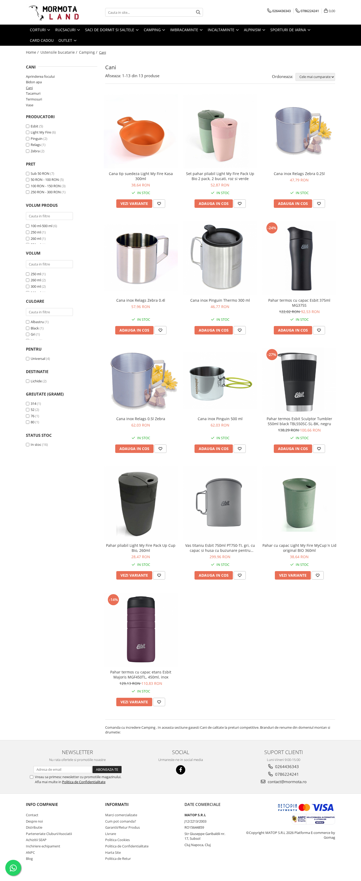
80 (32, 422)
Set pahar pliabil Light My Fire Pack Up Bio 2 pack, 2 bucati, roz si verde (220, 176)
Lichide (36, 381)
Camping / (88, 52)
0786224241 (286, 774)
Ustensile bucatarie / (59, 52)
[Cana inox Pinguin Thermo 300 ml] (220, 258)
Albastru (37, 321)
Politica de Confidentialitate (83, 781)
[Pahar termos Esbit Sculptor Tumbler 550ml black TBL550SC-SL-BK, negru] (299, 381)
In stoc (36, 444)
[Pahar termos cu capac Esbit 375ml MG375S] (299, 258)
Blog (29, 858)
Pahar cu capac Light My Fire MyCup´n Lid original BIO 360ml (299, 548)
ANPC (30, 852)
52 (32, 409)
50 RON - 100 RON (45, 179)
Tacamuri (33, 93)
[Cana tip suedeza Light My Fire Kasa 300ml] (141, 131)
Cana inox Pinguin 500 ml (220, 418)
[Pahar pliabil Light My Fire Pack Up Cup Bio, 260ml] (141, 503)
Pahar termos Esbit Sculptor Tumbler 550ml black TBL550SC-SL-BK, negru (299, 421)
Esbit (34, 126)
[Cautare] (198, 12)
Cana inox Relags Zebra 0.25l (299, 173)
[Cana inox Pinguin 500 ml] (220, 380)
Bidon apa (34, 82)
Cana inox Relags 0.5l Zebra (140, 418)
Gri (33, 334)
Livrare (110, 833)
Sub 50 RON (40, 173)
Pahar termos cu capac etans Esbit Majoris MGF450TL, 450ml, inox (140, 674)
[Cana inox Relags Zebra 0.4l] (141, 257)
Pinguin (37, 138)
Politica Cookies (117, 839)
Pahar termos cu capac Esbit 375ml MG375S (299, 303)
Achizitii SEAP (36, 839)
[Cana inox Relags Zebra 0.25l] (299, 131)
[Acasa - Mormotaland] (52, 12)
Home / (33, 52)
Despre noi (34, 821)
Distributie (34, 827)
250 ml (36, 232)
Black (35, 328)
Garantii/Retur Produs (122, 827)
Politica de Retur (118, 858)
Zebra (35, 151)
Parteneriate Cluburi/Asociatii (49, 833)
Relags (36, 144)
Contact (32, 815)
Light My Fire (41, 132)
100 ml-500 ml (41, 225)
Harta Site (113, 852)
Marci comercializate (121, 815)
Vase (29, 105)
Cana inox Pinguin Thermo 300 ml (220, 300)
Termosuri (34, 99)
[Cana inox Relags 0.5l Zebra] (141, 380)
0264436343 (286, 766)
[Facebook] (180, 769)
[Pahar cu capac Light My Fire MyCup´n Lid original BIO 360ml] (299, 503)
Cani (29, 87)
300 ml (36, 286)
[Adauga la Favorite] (159, 203)
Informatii (117, 804)
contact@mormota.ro (287, 781)
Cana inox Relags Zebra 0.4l (140, 300)
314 (33, 403)
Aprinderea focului (40, 76)
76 (32, 416)
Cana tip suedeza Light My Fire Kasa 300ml (141, 176)
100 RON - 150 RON (46, 185)
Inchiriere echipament (43, 846)
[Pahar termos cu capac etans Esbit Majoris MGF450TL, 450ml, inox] (141, 630)
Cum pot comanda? (120, 821)
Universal (38, 358)
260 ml (36, 238)
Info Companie (42, 804)
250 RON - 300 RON (46, 192)
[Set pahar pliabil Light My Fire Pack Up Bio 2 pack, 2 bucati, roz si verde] (220, 131)
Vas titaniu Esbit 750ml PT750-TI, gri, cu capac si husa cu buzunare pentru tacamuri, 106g (220, 548)
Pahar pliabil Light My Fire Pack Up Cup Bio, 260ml (140, 548)
